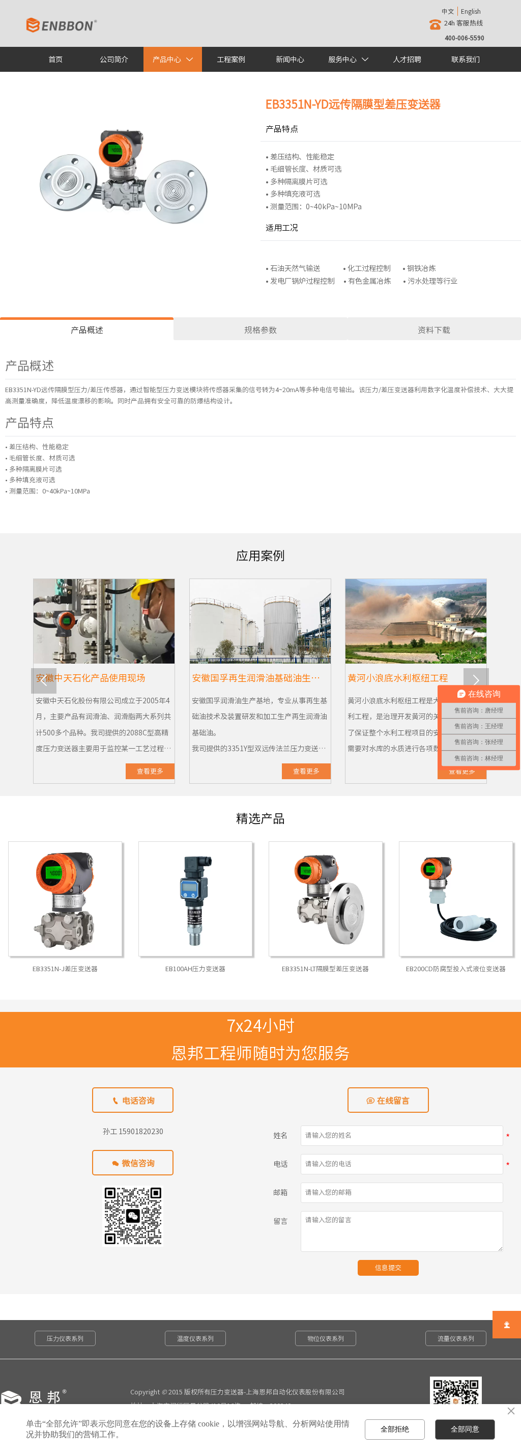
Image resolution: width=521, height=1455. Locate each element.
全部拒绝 (395, 1429)
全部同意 (465, 1429)
